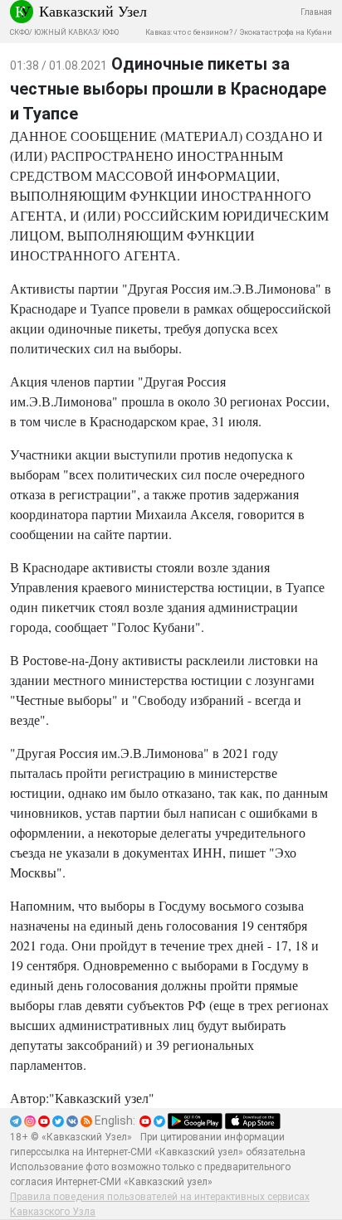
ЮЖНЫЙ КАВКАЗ (65, 32)
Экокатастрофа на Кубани (285, 32)
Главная (316, 12)
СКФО (19, 32)
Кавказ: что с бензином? (188, 32)
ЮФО (110, 32)
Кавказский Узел (93, 11)
